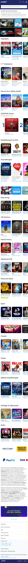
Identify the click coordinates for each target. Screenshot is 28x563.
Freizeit (4, 336)
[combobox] (12, 6)
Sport (3, 304)
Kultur (3, 425)
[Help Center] (14, 511)
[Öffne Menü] (26, 2)
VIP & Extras (5, 217)
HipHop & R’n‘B (6, 259)
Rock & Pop (5, 198)
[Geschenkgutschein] (11, 190)
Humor (3, 358)
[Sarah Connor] (7, 23)
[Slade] (18, 32)
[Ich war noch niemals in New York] (18, 23)
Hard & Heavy (6, 240)
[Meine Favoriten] (20, 2)
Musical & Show (7, 279)
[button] (14, 519)
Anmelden (19, 560)
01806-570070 (4, 556)
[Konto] (23, 2)
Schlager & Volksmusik (9, 406)
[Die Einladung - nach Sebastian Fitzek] (7, 32)
